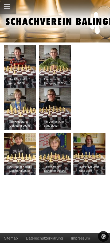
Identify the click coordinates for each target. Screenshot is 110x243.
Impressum (80, 238)
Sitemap (11, 238)
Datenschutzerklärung (44, 238)
